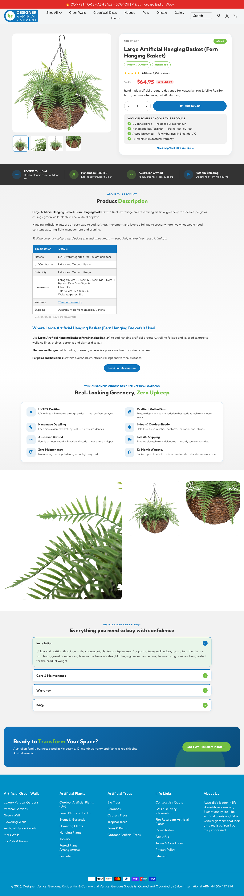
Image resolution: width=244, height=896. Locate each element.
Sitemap (161, 856)
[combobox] (201, 15)
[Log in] (227, 15)
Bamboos (114, 809)
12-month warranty (70, 302)
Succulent (66, 856)
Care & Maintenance (121, 675)
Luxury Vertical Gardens (21, 802)
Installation (121, 643)
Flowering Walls (15, 822)
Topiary (64, 839)
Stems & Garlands (72, 819)
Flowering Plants (71, 826)
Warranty (121, 690)
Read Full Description (122, 368)
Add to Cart (192, 106)
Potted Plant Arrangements (69, 847)
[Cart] (235, 15)
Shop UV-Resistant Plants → (206, 746)
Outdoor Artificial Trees (124, 835)
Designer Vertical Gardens (41, 886)
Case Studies (165, 830)
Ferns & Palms (118, 828)
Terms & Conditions (169, 843)
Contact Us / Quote (169, 802)
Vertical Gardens (16, 809)
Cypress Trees (117, 815)
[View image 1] (21, 144)
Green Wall (12, 815)
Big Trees (114, 802)
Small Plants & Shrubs (75, 813)
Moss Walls (11, 835)
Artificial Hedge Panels (20, 828)
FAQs (121, 705)
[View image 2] (38, 144)
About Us (162, 837)
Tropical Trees (117, 822)
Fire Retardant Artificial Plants (172, 822)
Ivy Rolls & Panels (16, 841)
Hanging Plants (70, 832)
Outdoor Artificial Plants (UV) (76, 804)
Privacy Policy (165, 849)
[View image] (61, 83)
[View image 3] (56, 144)
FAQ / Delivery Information (166, 811)
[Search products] (219, 16)
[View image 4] (73, 144)
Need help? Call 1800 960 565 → (175, 147)
